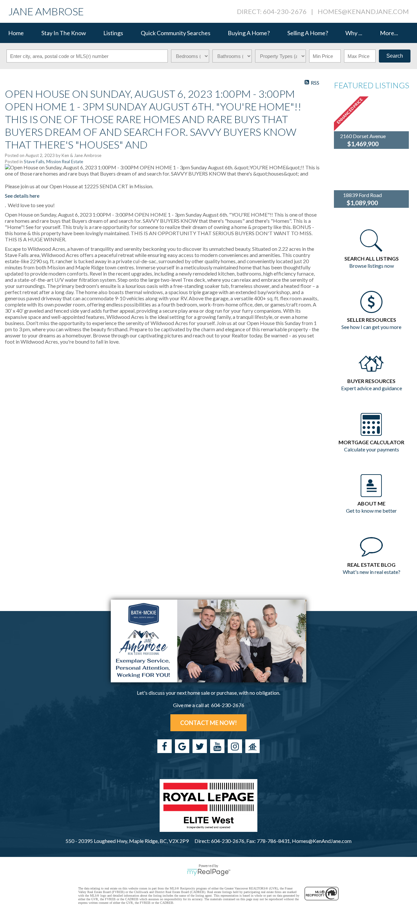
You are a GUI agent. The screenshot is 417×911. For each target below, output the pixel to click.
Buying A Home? (249, 32)
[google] (182, 746)
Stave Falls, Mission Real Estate (53, 161)
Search (394, 56)
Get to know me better (371, 510)
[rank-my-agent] (252, 746)
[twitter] (200, 746)
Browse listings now (371, 266)
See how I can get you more (371, 327)
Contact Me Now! (208, 722)
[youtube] (217, 746)
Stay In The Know (63, 32)
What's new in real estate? (371, 572)
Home (16, 32)
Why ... (353, 32)
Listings (113, 32)
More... (389, 32)
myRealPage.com (209, 872)
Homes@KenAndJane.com (363, 11)
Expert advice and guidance (371, 388)
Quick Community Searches (175, 32)
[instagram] (235, 746)
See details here (22, 195)
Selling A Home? (307, 32)
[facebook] (164, 746)
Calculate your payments (371, 449)
